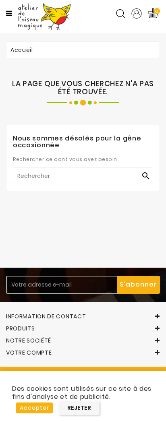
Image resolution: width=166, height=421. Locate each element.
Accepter (34, 408)
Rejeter (79, 408)
